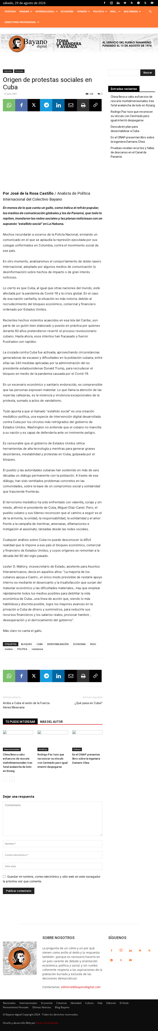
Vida (100, 1003)
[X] (145, 3)
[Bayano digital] (79, 44)
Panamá (24, 11)
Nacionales (9, 1003)
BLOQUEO (26, 644)
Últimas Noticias (41, 1007)
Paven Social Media (47, 1023)
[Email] (71, 105)
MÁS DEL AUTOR (51, 721)
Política (98, 11)
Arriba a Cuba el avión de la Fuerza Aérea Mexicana (26, 705)
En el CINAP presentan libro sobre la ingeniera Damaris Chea (86, 758)
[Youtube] (152, 3)
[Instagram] (111, 3)
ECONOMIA (79, 644)
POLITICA (22, 649)
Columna (61, 1003)
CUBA (40, 644)
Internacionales (12, 749)
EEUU (93, 644)
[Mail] (125, 3)
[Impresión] (83, 105)
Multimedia (131, 11)
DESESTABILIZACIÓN (58, 644)
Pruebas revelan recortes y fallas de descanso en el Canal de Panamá (132, 152)
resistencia (37, 649)
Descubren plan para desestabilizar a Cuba (125, 129)
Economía (67, 11)
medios (9, 649)
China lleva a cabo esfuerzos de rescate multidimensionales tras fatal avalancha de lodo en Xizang (17, 762)
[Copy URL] (95, 105)
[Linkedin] (118, 3)
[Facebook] (104, 3)
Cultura (77, 749)
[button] (150, 12)
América (43, 749)
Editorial (111, 1003)
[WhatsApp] (9, 105)
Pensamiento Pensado (15, 1007)
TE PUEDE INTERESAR (20, 721)
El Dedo (124, 1003)
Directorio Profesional (20, 22)
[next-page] (12, 779)
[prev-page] (5, 779)
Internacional (45, 11)
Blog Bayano (62, 1007)
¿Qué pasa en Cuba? (88, 703)
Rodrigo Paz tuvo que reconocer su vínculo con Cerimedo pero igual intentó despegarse (132, 116)
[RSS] (132, 3)
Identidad (76, 1003)
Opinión (82, 11)
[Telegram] (138, 3)
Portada (10, 11)
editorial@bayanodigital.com (81, 987)
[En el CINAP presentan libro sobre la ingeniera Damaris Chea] (87, 740)
